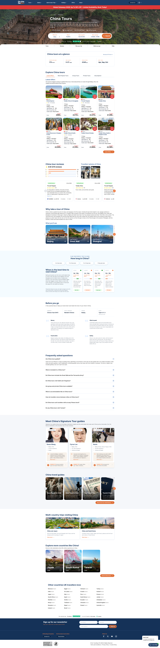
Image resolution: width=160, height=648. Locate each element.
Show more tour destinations (104, 502)
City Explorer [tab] (97, 75)
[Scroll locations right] (114, 234)
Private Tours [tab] (86, 75)
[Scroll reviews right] (114, 191)
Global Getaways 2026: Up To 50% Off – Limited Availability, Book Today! (80, 7)
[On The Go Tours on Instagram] (116, 636)
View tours (50, 537)
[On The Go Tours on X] (107, 636)
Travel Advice (61, 636)
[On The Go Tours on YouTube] (111, 636)
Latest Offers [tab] (50, 75)
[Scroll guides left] (45, 488)
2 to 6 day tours (58, 263)
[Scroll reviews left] (45, 191)
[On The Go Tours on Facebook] (103, 636)
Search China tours (106, 575)
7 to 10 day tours (72, 263)
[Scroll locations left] (45, 234)
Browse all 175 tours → (108, 54)
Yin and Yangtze (51, 185)
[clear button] (59, 36)
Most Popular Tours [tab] (63, 75)
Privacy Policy (105, 644)
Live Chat (154, 644)
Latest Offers (108, 151)
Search (107, 36)
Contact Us (132, 2)
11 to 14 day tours (86, 263)
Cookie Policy (113, 644)
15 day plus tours (101, 263)
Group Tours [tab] (75, 75)
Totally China (79, 185)
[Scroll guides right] (114, 488)
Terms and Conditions (95, 644)
